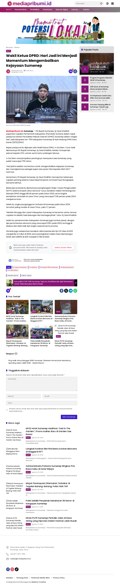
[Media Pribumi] (29, 3)
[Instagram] (12, 569)
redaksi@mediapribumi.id (20, 559)
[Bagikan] (75, 71)
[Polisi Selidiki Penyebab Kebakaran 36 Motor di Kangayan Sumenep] (41, 332)
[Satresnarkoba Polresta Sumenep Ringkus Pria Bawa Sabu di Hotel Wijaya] (66, 307)
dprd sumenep (20, 267)
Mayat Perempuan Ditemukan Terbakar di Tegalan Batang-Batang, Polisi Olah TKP (17, 343)
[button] (101, 3)
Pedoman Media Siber (40, 578)
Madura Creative (39, 582)
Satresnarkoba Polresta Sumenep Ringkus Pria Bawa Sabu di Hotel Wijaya (65, 318)
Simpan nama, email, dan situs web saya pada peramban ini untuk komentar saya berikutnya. (40, 410)
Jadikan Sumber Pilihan (63, 247)
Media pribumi (67, 267)
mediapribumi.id (16, 70)
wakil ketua (13, 270)
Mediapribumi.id (14, 131)
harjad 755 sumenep (50, 267)
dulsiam (34, 267)
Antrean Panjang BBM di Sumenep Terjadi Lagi (100, 106)
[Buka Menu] (112, 3)
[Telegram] (71, 291)
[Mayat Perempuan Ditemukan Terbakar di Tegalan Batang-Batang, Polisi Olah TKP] (17, 332)
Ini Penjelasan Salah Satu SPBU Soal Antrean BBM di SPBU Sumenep (101, 97)
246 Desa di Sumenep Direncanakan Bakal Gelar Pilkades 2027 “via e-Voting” (100, 88)
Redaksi (9, 578)
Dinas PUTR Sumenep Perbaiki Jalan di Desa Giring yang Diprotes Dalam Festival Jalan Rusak (64, 343)
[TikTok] (17, 569)
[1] (71, 71)
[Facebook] (62, 291)
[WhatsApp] (75, 291)
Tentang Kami (22, 578)
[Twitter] (66, 291)
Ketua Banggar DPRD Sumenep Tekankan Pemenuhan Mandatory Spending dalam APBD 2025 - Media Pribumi (39, 361)
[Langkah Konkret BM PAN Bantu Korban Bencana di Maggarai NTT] (41, 307)
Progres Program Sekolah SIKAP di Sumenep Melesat (101, 79)
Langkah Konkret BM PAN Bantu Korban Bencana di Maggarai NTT (41, 318)
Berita (8, 51)
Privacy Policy (59, 578)
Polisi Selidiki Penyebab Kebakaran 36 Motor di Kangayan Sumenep (40, 343)
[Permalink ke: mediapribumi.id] (8, 71)
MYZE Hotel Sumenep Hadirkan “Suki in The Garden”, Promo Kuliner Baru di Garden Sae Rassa (17, 318)
